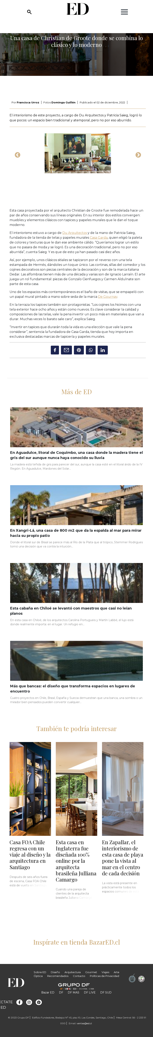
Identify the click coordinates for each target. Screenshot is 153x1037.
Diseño (55, 972)
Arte (116, 972)
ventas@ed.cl (84, 1023)
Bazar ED (47, 992)
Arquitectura (73, 972)
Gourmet (91, 972)
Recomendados (57, 976)
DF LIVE (90, 992)
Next (137, 154)
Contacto (79, 976)
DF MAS (73, 992)
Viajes (105, 972)
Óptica (38, 976)
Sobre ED (40, 972)
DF (61, 992)
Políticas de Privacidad (104, 976)
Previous (16, 154)
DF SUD (106, 992)
